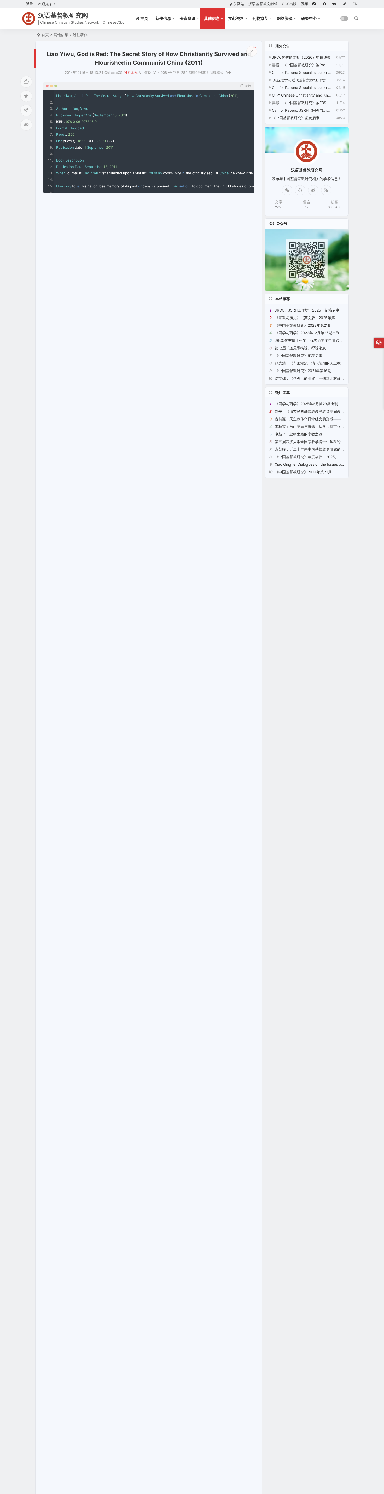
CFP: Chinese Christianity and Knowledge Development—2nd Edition (301, 95)
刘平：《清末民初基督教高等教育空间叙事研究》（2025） (323, 411)
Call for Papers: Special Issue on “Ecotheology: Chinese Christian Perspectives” (301, 87)
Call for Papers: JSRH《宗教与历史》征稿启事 (301, 110)
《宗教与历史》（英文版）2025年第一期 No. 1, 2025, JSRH (324, 317)
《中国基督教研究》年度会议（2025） (307, 457)
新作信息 (163, 18)
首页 (45, 34)
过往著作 (80, 34)
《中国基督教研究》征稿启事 (295, 118)
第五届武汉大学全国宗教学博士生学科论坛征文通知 (317, 441)
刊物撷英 (260, 18)
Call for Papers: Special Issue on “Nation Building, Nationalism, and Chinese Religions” (301, 72)
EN (355, 4)
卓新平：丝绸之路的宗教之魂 (298, 434)
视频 (304, 4)
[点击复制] (300, 190)
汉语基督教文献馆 (263, 4)
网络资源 (285, 18)
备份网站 (237, 4)
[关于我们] (325, 4)
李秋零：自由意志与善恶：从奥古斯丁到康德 (311, 426)
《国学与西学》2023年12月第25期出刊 (307, 333)
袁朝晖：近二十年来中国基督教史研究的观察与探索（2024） (325, 449)
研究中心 (309, 18)
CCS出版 (289, 4)
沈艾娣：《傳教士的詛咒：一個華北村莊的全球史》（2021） (325, 378)
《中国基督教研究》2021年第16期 (303, 370)
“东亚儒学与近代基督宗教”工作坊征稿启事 (301, 80)
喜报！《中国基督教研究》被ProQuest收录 (301, 65)
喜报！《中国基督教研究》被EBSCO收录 (301, 102)
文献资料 (236, 18)
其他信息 (212, 18)
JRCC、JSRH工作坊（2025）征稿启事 (307, 310)
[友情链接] (315, 4)
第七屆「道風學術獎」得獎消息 (300, 348)
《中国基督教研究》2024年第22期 (303, 472)
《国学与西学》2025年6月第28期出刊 (306, 404)
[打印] (170, 72)
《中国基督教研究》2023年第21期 (303, 325)
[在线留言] (335, 4)
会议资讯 (187, 18)
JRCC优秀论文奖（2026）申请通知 (301, 57)
